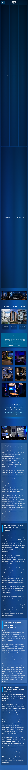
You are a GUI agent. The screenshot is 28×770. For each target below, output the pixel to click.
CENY (23, 75)
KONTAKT (7, 217)
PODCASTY (14, 75)
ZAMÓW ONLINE (20, 217)
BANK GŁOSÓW (5, 75)
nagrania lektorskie (11, 513)
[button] (3, 2)
